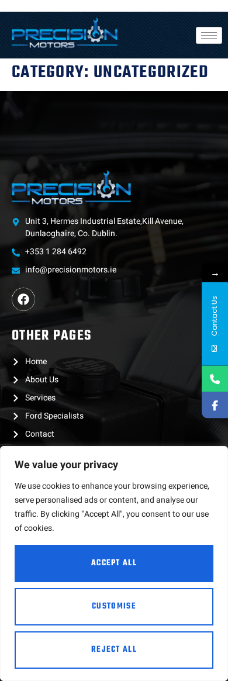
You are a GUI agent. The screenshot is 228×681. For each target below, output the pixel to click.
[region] (114, 563)
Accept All (114, 563)
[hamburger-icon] (209, 35)
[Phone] (215, 378)
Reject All (114, 649)
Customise (114, 606)
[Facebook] (23, 299)
